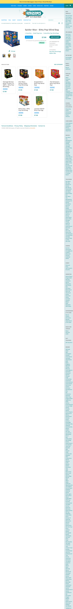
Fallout (67, 258)
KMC (67, 449)
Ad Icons (68, 332)
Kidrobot (68, 447)
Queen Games (69, 510)
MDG (67, 470)
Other (51, 5)
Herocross (68, 603)
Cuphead (68, 257)
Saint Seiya (68, 306)
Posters (46, 5)
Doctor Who (68, 218)
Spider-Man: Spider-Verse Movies (69, 163)
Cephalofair (68, 585)
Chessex (68, 376)
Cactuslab (32, 128)
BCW (67, 361)
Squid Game (69, 217)
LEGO (67, 333)
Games (30, 5)
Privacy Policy (18, 126)
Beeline (67, 580)
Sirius (67, 516)
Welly (67, 564)
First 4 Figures (69, 412)
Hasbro (67, 429)
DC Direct (68, 388)
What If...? (68, 212)
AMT (67, 352)
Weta (67, 567)
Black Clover (69, 289)
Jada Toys (68, 446)
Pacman (68, 255)
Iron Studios (69, 444)
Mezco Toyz (68, 471)
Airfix (67, 350)
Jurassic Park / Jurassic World (69, 173)
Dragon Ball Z (69, 277)
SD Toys (67, 512)
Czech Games (69, 383)
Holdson (68, 604)
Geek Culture (69, 601)
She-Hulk (68, 241)
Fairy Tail (68, 291)
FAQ (9, 20)
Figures (20, 5)
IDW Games (68, 434)
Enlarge (13, 51)
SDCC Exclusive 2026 (68, 79)
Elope (67, 401)
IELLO (67, 435)
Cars (34, 5)
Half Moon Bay (69, 423)
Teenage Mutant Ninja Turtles (69, 238)
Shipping (4, 20)
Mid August (30, 1)
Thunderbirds (69, 235)
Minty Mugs (68, 476)
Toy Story (68, 144)
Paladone (68, 489)
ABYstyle (68, 349)
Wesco (67, 565)
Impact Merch (69, 443)
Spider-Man (52, 53)
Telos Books (68, 535)
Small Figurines (37, 33)
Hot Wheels (68, 606)
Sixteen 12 (68, 518)
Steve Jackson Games (68, 530)
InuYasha (68, 298)
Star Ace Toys (69, 526)
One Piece (68, 288)
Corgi (67, 377)
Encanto (68, 269)
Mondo (67, 477)
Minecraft (68, 254)
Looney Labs (69, 453)
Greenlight (68, 422)
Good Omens (69, 209)
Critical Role (69, 379)
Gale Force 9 (69, 413)
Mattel (67, 459)
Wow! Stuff (68, 577)
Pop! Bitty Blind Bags (55, 51)
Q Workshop (69, 579)
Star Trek (68, 230)
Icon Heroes (68, 432)
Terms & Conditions (7, 126)
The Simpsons (69, 233)
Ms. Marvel (68, 187)
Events (19, 20)
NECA (67, 97)
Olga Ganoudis (69, 485)
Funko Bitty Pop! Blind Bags (51, 33)
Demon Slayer (69, 276)
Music (67, 331)
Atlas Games (69, 359)
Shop (14, 20)
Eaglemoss (68, 400)
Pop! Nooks (68, 98)
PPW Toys (68, 500)
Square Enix (69, 525)
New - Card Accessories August (68, 23)
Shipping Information (30, 126)
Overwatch (68, 249)
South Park (68, 232)
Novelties (40, 5)
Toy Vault (68, 543)
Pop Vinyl (13, 5)
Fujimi (67, 600)
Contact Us (27, 20)
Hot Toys (68, 431)
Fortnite (68, 248)
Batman (67, 319)
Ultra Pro (68, 552)
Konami (67, 450)
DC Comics (68, 317)
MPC (67, 479)
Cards (25, 5)
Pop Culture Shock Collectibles (68, 497)
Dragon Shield (69, 398)
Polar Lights (68, 494)
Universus (68, 559)
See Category (58, 64)
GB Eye (67, 415)
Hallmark (68, 425)
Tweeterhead (69, 550)
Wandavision (69, 211)
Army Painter (69, 356)
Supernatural (69, 226)
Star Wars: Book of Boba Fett (69, 193)
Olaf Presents (69, 268)
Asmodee (68, 358)
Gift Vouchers (69, 342)
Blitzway (68, 368)
